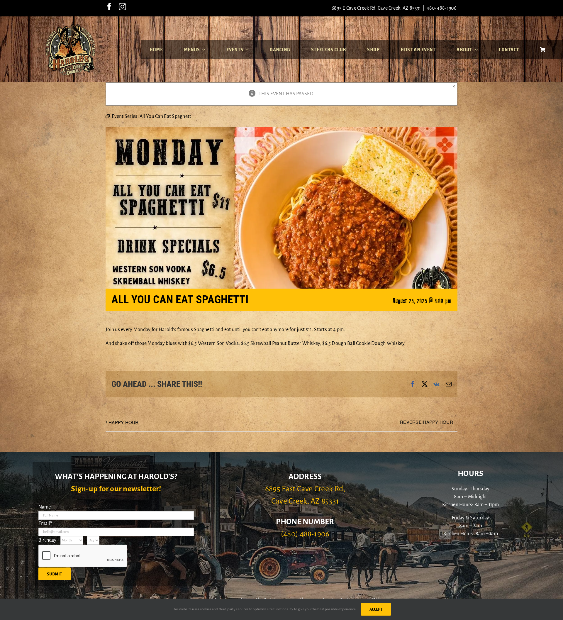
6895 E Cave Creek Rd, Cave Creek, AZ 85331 (376, 8)
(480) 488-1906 (305, 534)
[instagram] (122, 6)
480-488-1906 (442, 8)
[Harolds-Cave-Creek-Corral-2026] (70, 25)
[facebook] (109, 6)
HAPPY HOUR (123, 422)
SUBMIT (54, 573)
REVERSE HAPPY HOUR (426, 422)
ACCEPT (375, 609)
